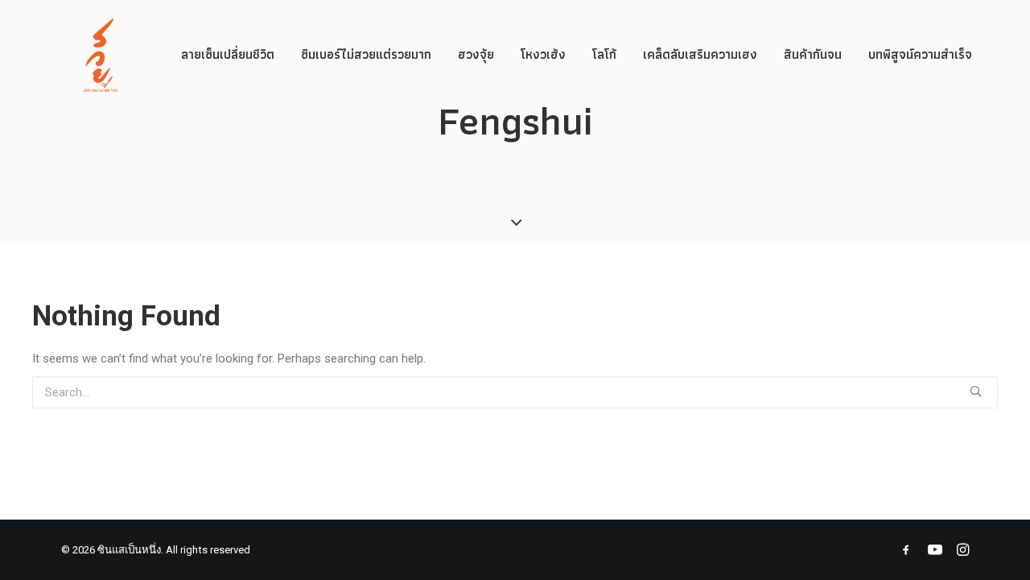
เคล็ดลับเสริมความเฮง (700, 54)
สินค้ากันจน (813, 54)
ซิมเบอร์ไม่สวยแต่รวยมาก (366, 54)
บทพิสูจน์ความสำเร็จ (920, 54)
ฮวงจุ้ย (476, 54)
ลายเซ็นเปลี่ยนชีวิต (227, 54)
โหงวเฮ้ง (543, 54)
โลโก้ (604, 54)
